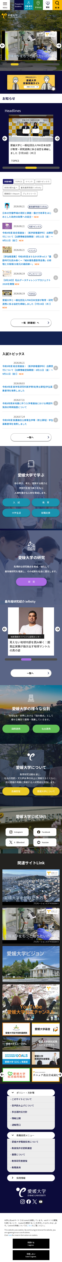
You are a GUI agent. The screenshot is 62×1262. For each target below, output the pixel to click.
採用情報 (21, 1177)
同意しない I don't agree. (31, 1255)
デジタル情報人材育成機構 (22, 636)
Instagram (18, 832)
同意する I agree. (31, 1243)
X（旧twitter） (20, 842)
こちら (29, 1225)
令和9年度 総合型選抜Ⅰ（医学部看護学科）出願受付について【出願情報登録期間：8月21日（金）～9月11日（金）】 (27, 236)
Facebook (46, 832)
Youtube (45, 842)
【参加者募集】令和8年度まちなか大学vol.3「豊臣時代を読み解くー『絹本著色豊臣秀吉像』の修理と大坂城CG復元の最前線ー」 (26, 260)
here (10, 1235)
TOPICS (15, 160)
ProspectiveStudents (19, 5)
